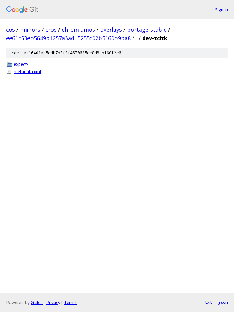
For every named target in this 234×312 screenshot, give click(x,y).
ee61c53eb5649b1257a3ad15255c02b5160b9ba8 (68, 38)
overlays (111, 29)
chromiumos (78, 29)
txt (208, 302)
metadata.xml (27, 71)
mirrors (30, 29)
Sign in (221, 9)
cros (51, 29)
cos (10, 29)
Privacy (53, 302)
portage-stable (147, 29)
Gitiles (37, 302)
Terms (70, 302)
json (223, 302)
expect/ (21, 64)
